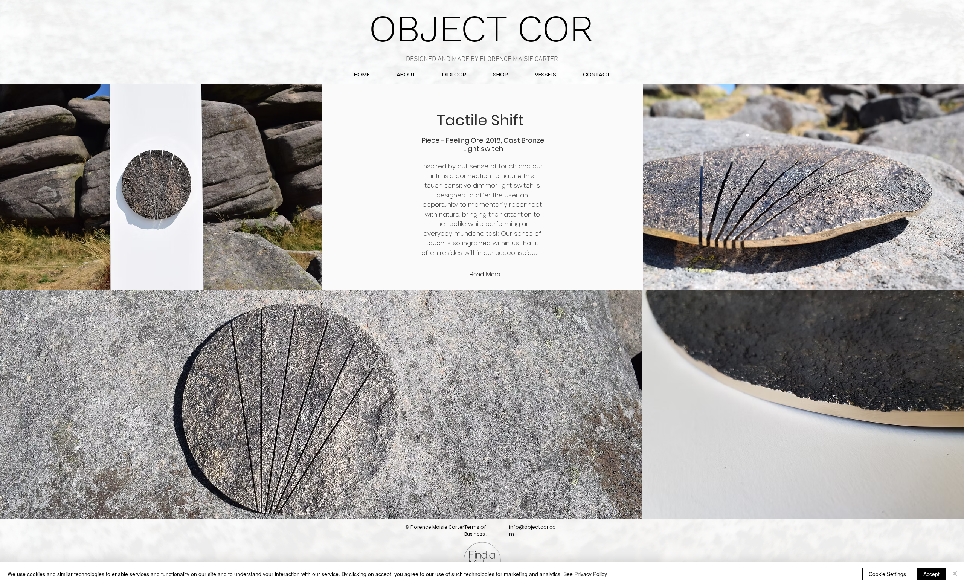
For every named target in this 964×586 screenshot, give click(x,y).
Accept (931, 574)
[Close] (954, 574)
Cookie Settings (887, 574)
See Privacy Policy (585, 574)
